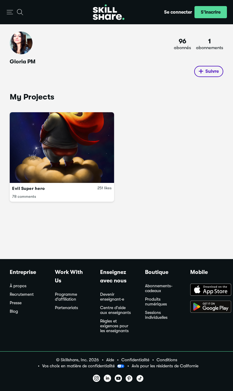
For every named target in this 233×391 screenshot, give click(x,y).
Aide (110, 360)
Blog (14, 311)
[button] (10, 12)
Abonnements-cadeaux (159, 288)
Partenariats (66, 307)
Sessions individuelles (156, 315)
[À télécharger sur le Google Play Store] (206, 307)
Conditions (167, 360)
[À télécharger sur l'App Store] (206, 290)
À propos (18, 286)
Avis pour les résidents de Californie (165, 366)
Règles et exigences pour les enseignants (114, 326)
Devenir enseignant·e (112, 297)
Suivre (212, 71)
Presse (16, 303)
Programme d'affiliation (66, 297)
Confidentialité (135, 360)
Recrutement (22, 294)
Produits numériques (156, 301)
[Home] (108, 12)
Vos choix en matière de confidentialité (78, 365)
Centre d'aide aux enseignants (115, 310)
